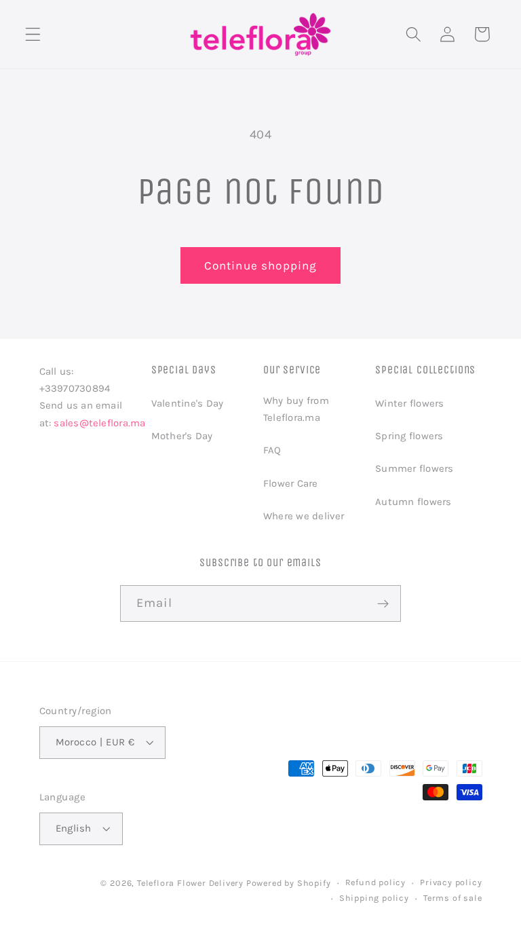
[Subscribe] (383, 603)
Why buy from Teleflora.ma (296, 409)
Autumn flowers (413, 502)
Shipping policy (374, 898)
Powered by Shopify (288, 883)
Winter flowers (409, 403)
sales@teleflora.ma (99, 423)
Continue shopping (260, 265)
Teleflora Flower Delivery (190, 883)
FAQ (272, 450)
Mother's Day (182, 436)
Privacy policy (451, 882)
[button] (33, 34)
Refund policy (375, 882)
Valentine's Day (187, 403)
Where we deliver (304, 516)
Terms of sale (452, 898)
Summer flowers (414, 468)
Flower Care (290, 483)
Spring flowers (409, 436)
